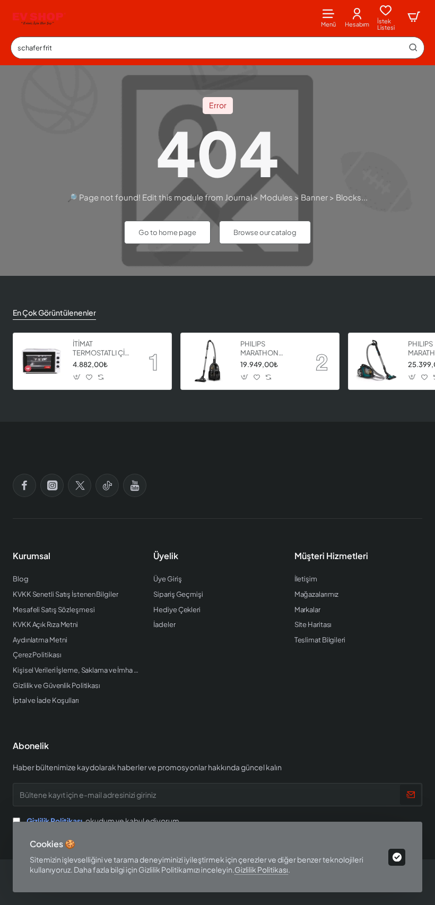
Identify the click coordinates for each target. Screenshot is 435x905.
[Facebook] (24, 485)
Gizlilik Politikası (261, 869)
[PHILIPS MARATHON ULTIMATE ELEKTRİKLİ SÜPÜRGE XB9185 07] (377, 361)
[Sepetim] (413, 17)
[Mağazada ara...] (413, 47)
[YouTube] (134, 485)
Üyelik (165, 556)
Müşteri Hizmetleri (331, 556)
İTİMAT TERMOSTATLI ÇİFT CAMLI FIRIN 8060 (103, 349)
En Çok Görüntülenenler (54, 312)
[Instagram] (52, 485)
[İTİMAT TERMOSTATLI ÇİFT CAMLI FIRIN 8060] (41, 361)
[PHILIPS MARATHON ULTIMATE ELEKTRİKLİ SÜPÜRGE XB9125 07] (209, 361)
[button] (77, 377)
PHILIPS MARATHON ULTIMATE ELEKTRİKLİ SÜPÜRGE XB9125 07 (269, 349)
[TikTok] (107, 485)
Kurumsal (31, 556)
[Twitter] (79, 485)
